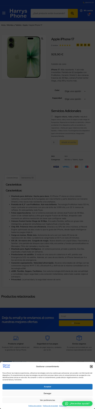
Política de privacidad (50, 406)
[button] (91, 366)
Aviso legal (63, 406)
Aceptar (47, 386)
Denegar (47, 393)
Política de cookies (35, 406)
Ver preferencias (47, 400)
